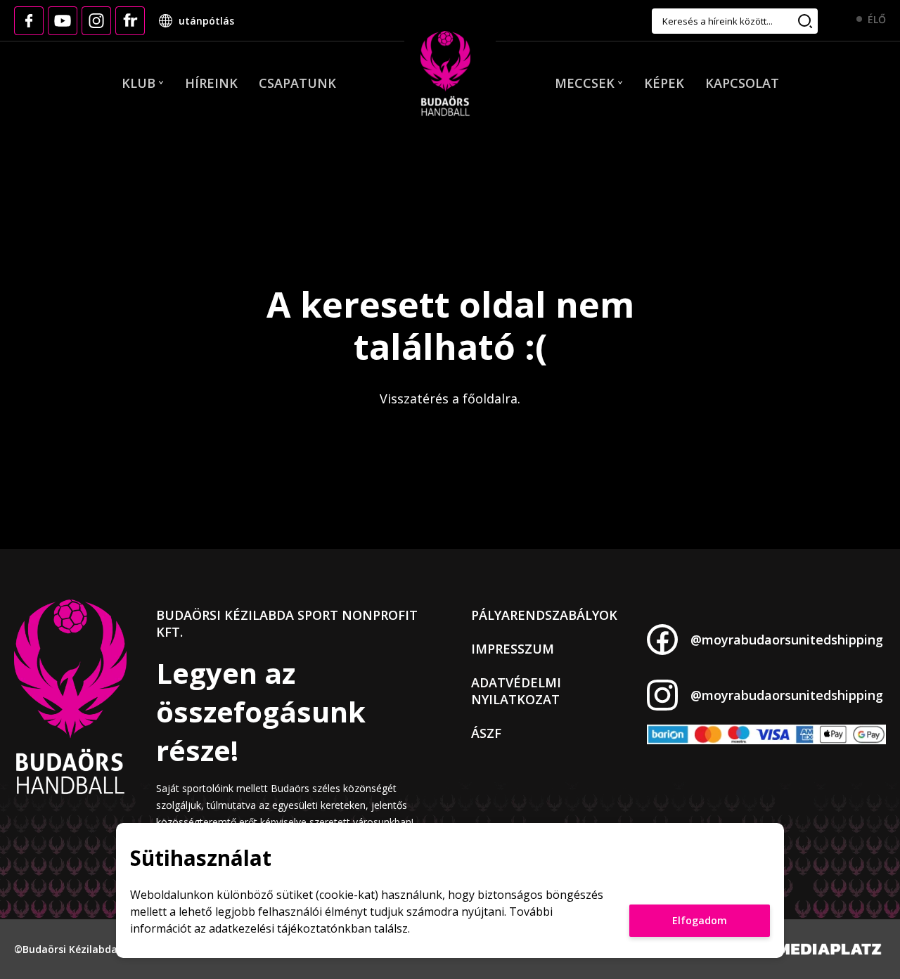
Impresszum (512, 648)
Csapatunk (297, 82)
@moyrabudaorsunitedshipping (786, 639)
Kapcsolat (742, 82)
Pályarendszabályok (544, 615)
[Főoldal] (445, 74)
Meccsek (585, 82)
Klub (138, 82)
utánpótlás (206, 20)
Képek (664, 82)
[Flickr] (130, 20)
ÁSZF (486, 733)
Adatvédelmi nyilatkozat (516, 691)
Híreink (211, 82)
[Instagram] (96, 20)
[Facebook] (29, 20)
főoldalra (490, 398)
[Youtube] (62, 20)
